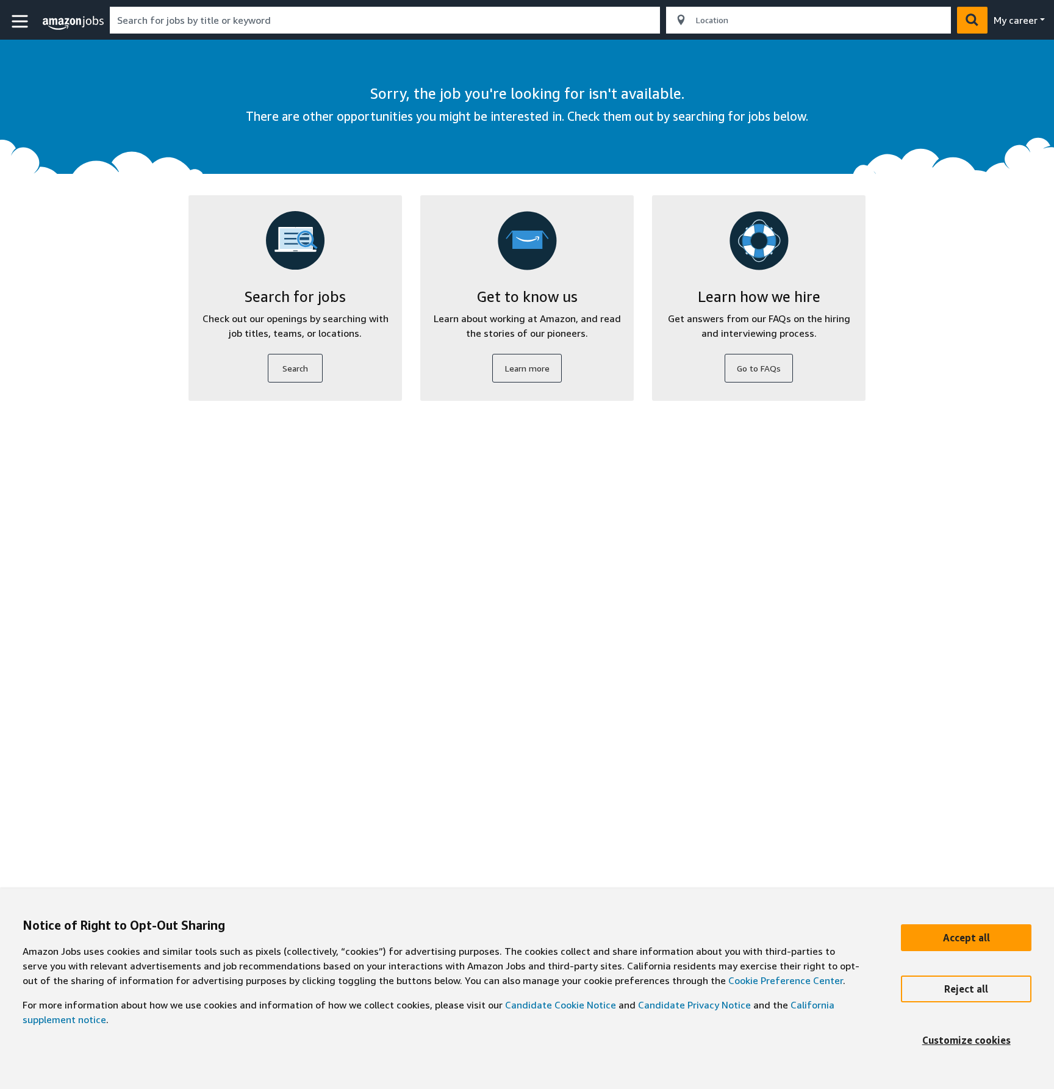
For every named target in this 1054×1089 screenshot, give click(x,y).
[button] (21, 21)
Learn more (527, 368)
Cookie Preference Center (785, 980)
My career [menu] (1016, 20)
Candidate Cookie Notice (560, 1005)
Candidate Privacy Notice (694, 1005)
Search (295, 368)
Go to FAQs (759, 368)
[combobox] (385, 20)
